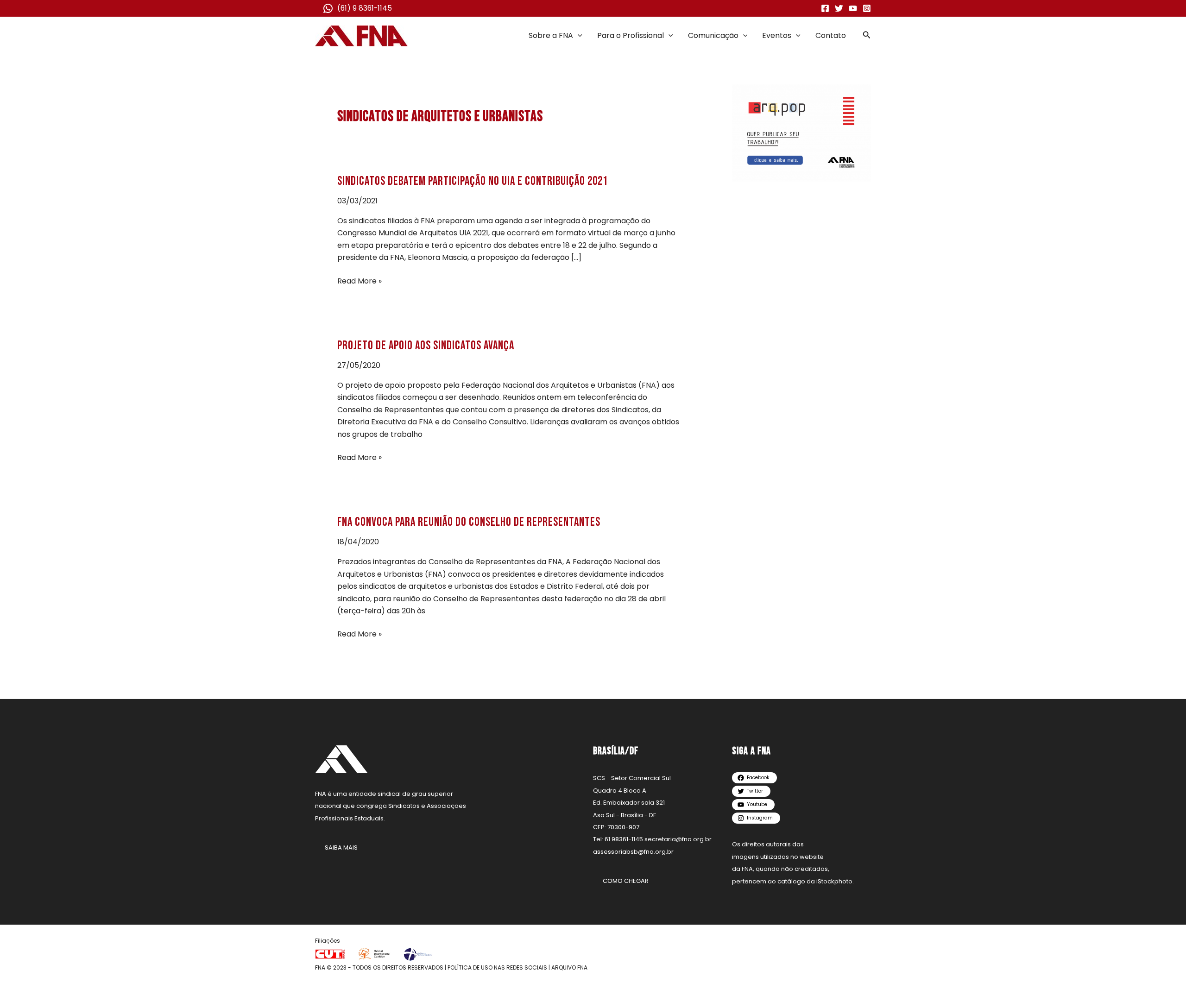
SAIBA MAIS (341, 847)
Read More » (359, 280)
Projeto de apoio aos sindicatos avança (425, 346)
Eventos (776, 35)
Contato (830, 35)
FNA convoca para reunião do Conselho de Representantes (468, 522)
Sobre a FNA (551, 35)
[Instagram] (867, 8)
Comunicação (713, 35)
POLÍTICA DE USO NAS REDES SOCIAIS (497, 967)
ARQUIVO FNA (569, 967)
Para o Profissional (630, 35)
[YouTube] (853, 8)
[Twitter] (839, 8)
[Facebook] (825, 8)
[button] (577, 35)
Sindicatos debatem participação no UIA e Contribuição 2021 (472, 181)
